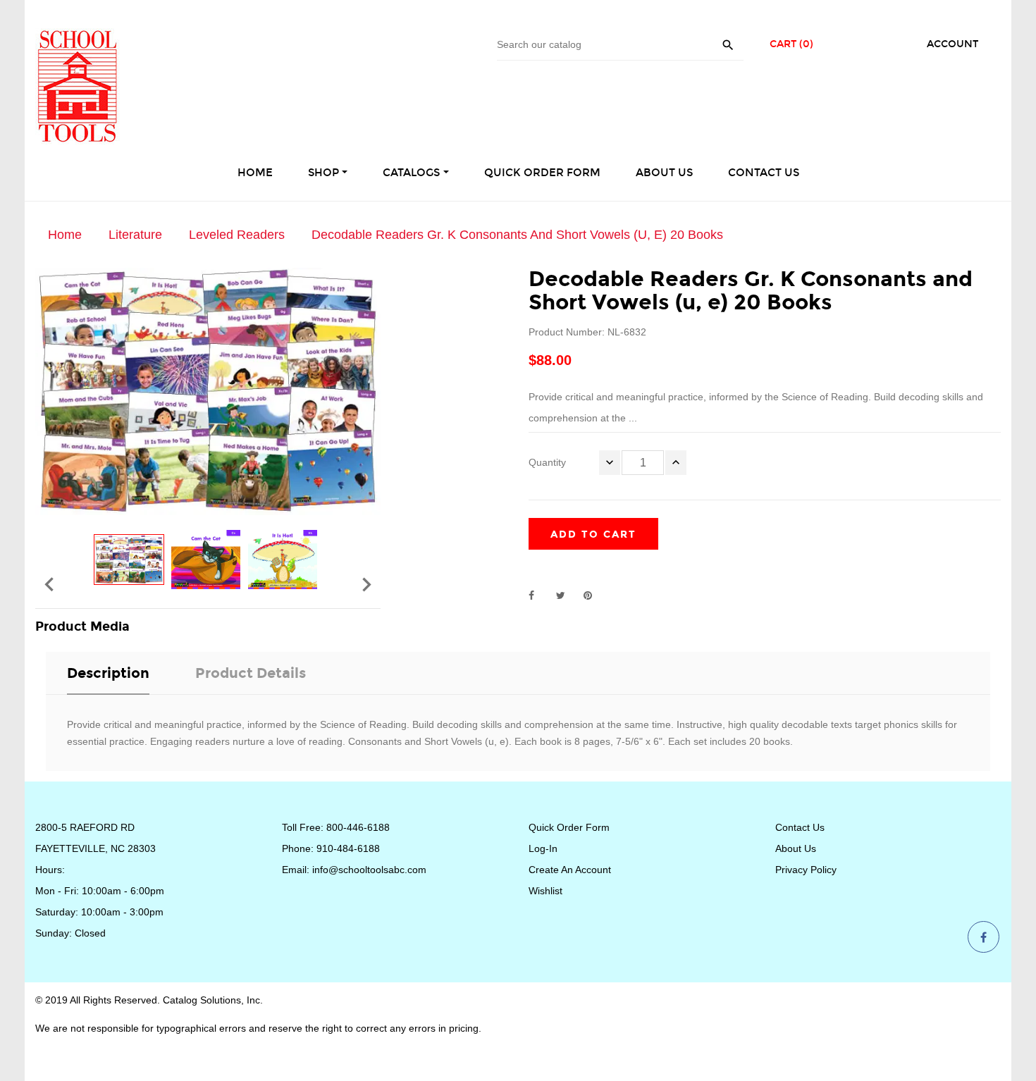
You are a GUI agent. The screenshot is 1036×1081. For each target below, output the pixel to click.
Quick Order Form (569, 827)
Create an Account (570, 869)
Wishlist (545, 890)
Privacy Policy (806, 869)
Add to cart (593, 534)
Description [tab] (108, 673)
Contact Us (800, 827)
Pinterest (594, 595)
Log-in (543, 848)
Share (539, 595)
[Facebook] (983, 938)
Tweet (566, 595)
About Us (795, 848)
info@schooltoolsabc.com (369, 869)
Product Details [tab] (250, 673)
